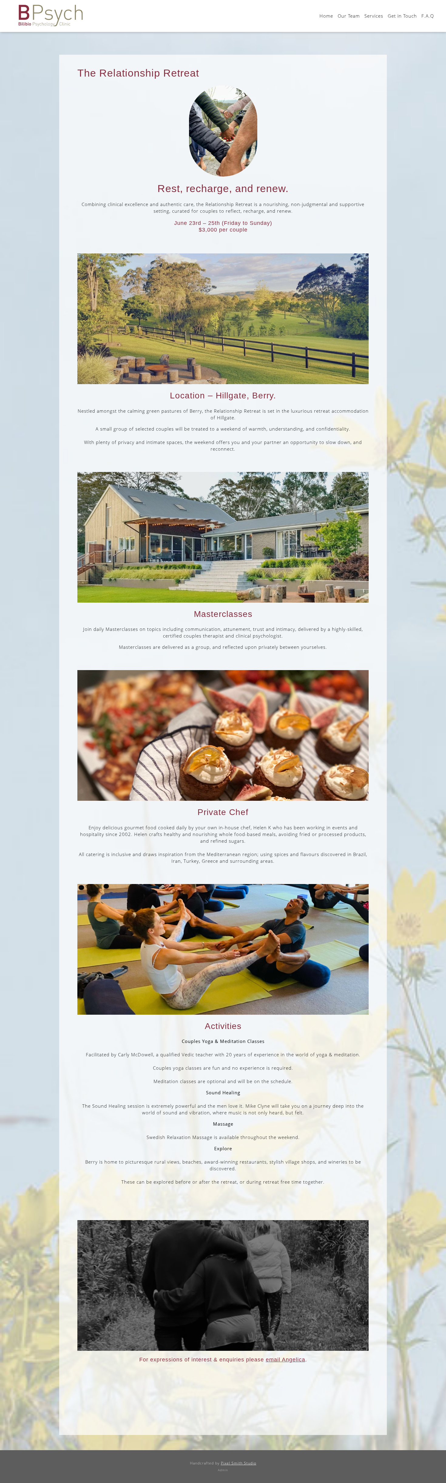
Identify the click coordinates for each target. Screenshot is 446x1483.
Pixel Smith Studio (238, 1463)
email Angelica (285, 1360)
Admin (223, 1470)
